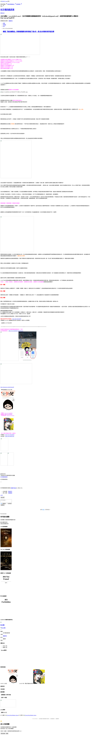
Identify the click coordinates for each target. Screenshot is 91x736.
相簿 (4, 23)
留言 (15, 487)
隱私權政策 (52, 718)
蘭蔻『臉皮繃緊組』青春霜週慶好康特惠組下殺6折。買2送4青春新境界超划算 (28, 31)
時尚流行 (10, 491)
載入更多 (2, 497)
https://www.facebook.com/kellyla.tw (16, 330)
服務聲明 (57, 718)
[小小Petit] (11, 465)
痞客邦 (12, 487)
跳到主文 (2, 13)
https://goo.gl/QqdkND (9, 434)
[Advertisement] (20, 485)
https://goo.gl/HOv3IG (9, 436)
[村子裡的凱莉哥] (4, 450)
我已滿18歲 (3, 733)
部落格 (4, 24)
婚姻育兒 (11, 20)
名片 (4, 26)
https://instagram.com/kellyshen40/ (7, 387)
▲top (1, 495)
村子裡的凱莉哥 (7, 9)
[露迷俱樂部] (4, 465)
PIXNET (36, 718)
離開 (7, 733)
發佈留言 (2, 505)
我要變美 (10, 492)
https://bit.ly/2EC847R (16, 318)
